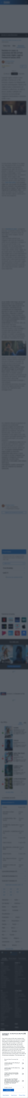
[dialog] (14, 1064)
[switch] (22, 1063)
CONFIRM (8, 1090)
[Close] (25, 1033)
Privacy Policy (22, 1095)
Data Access (14, 1095)
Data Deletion (6, 1095)
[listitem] (14, 1060)
